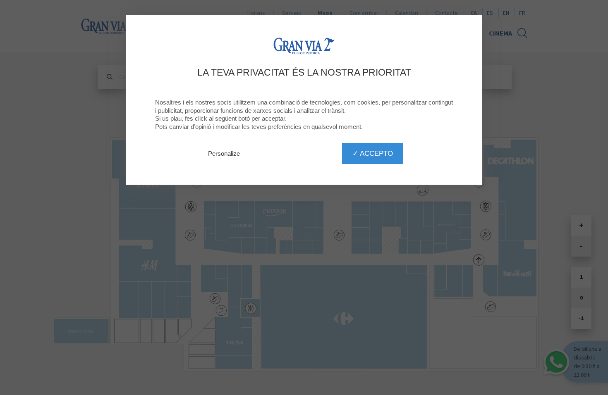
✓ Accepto (372, 153)
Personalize (224, 153)
